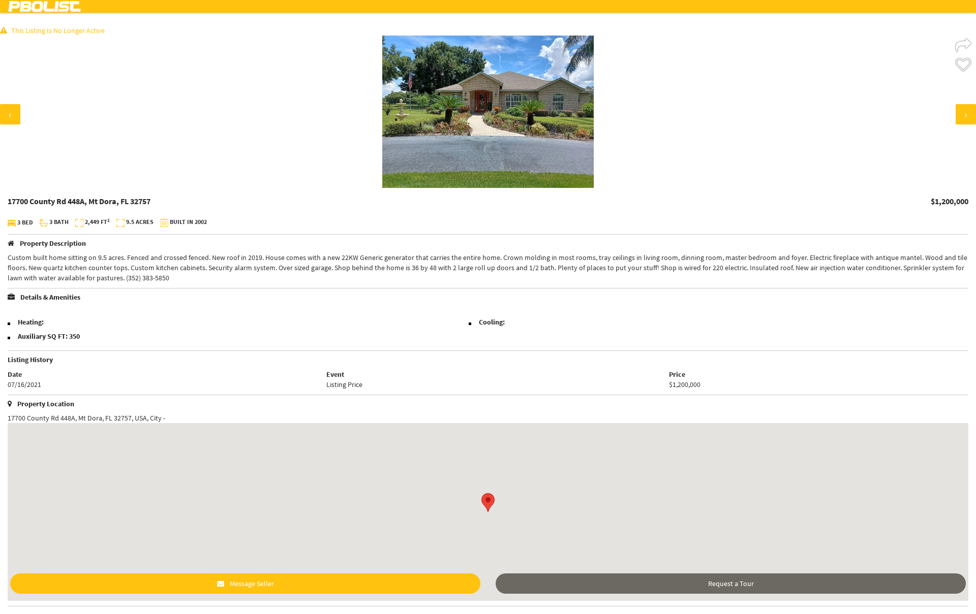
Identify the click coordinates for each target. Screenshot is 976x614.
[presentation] (10, 114)
